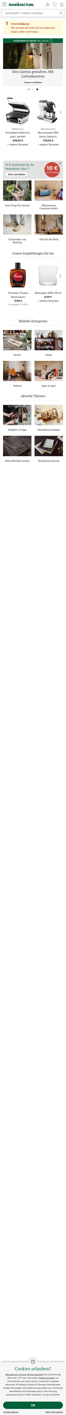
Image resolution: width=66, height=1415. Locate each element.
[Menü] (4, 4)
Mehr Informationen (54, 1412)
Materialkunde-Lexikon (17, 460)
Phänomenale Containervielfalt (49, 207)
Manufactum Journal (49, 460)
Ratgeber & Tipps (17, 429)
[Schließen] (60, 163)
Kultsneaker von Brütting (17, 241)
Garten (17, 354)
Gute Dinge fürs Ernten (17, 205)
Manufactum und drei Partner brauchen (24, 1374)
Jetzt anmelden (11, 162)
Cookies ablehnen (11, 1412)
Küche (48, 354)
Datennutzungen (47, 1377)
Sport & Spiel (49, 385)
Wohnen (17, 385)
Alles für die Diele (48, 239)
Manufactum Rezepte (49, 429)
